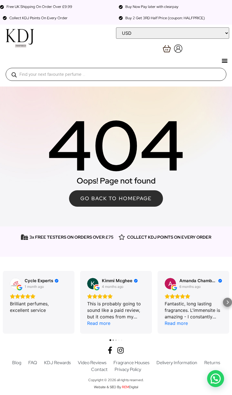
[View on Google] (15, 283)
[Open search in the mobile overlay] (116, 74)
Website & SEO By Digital (116, 387)
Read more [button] (98, 323)
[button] (224, 60)
